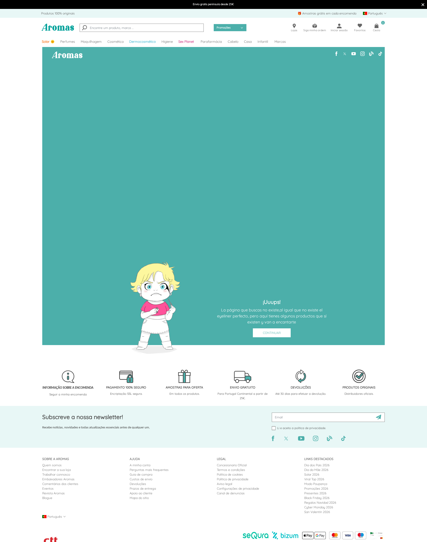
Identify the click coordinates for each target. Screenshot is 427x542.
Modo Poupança (315, 484)
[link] (48, 41)
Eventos (48, 489)
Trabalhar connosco (56, 474)
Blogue (47, 498)
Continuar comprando (272, 334)
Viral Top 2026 (314, 479)
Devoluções (138, 484)
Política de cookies (230, 474)
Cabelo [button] (233, 41)
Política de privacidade (232, 479)
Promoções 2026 (316, 489)
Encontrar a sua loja (56, 470)
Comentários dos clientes (60, 484)
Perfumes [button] (67, 41)
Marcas (280, 41)
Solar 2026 (311, 474)
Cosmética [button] (115, 41)
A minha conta (140, 465)
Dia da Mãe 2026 (316, 470)
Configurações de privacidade (238, 489)
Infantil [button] (263, 41)
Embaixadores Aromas (58, 479)
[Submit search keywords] (84, 28)
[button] (187, 41)
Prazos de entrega (143, 489)
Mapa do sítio (139, 498)
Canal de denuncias (231, 493)
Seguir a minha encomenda (68, 394)
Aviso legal (224, 484)
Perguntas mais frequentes (149, 470)
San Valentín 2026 (317, 512)
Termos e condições (231, 470)
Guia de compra (141, 474)
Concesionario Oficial (232, 465)
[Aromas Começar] (58, 30)
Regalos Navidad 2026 (320, 503)
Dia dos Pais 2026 (317, 465)
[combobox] (142, 28)
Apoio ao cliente (141, 493)
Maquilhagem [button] (91, 41)
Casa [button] (248, 41)
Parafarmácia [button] (211, 41)
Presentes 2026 (315, 493)
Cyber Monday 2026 (318, 507)
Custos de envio (141, 479)
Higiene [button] (167, 41)
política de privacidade (309, 428)
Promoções (224, 27)
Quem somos (52, 465)
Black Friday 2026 (317, 498)
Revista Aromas (53, 493)
